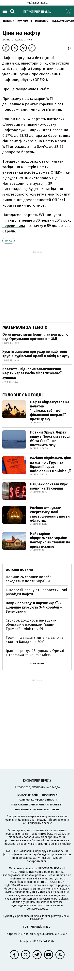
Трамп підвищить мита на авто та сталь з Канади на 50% (34, 639)
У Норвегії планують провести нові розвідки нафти (36, 592)
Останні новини (19, 570)
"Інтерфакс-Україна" (51, 833)
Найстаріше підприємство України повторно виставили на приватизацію (50, 540)
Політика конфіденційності (37, 799)
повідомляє (26, 89)
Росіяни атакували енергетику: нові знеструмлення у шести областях (50, 514)
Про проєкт (50, 794)
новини (8, 21)
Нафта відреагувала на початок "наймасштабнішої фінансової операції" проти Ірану (49, 410)
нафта (8, 241)
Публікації (24, 21)
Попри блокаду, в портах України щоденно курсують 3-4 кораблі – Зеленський (34, 607)
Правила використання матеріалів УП (37, 804)
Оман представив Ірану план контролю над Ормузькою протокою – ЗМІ (35, 336)
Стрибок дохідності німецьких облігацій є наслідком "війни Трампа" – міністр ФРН (31, 624)
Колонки (41, 21)
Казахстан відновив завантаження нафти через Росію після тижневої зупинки (31, 373)
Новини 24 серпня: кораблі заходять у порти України (29, 579)
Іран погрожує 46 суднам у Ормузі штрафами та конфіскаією (35, 653)
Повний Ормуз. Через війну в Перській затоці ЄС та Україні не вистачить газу (50, 438)
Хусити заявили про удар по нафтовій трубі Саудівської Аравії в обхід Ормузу (35, 353)
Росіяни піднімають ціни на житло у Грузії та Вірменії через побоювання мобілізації (50, 464)
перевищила (13, 225)
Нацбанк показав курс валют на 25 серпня (49, 486)
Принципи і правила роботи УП (37, 809)
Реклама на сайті (27, 794)
